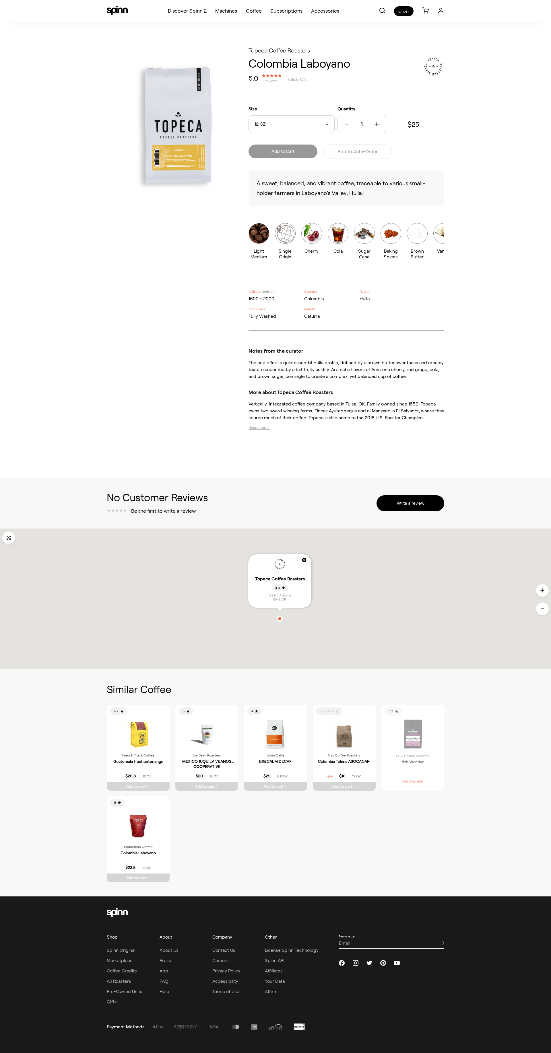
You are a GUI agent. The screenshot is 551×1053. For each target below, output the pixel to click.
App (164, 970)
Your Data (275, 981)
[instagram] (355, 963)
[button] (382, 10)
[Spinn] (117, 11)
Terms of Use (225, 991)
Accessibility (225, 981)
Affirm (271, 991)
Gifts (112, 1001)
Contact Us (223, 950)
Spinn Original (121, 950)
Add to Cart (282, 151)
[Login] (440, 10)
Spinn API (274, 960)
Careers (220, 960)
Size (253, 108)
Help (164, 991)
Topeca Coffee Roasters (279, 50)
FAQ (164, 981)
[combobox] (266, 124)
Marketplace (120, 960)
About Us (169, 950)
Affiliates (274, 970)
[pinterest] (383, 963)
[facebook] (342, 963)
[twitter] (369, 963)
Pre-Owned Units (124, 991)
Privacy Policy (226, 970)
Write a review (410, 503)
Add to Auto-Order (357, 151)
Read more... (259, 427)
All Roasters (119, 981)
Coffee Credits (122, 970)
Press (165, 960)
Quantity (346, 108)
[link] (425, 11)
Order (403, 11)
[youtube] (397, 963)
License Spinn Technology (292, 950)
